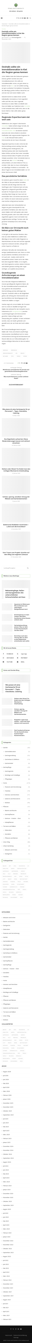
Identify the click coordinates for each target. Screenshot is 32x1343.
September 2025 (8, 1115)
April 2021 (6, 1311)
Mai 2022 (6, 1268)
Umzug (4, 892)
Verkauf (14, 160)
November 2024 (8, 1150)
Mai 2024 (6, 1174)
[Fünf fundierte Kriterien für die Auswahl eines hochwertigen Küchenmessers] (7, 733)
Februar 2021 (7, 1319)
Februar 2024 (7, 1185)
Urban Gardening (16, 846)
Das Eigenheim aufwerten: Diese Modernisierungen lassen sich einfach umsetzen (16, 441)
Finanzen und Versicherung (17, 787)
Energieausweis (17, 311)
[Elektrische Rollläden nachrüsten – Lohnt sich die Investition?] (16, 513)
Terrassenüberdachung (9, 889)
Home (16, 783)
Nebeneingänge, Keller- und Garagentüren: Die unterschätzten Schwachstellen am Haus (15, 594)
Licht (4, 879)
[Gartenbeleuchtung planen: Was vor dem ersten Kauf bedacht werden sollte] (7, 628)
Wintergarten (6, 894)
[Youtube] (25, 18)
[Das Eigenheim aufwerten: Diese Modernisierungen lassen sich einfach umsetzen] (16, 427)
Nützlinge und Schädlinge (17, 775)
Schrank (5, 887)
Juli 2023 (5, 1213)
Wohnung (5, 897)
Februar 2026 (7, 1095)
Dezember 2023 (8, 1193)
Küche (26, 876)
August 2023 (7, 1209)
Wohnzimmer (14, 897)
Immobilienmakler (8, 353)
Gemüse (23, 871)
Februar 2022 (7, 1280)
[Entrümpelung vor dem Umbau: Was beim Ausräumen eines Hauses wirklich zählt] (7, 617)
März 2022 (6, 1276)
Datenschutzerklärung (20, 1335)
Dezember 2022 (8, 1241)
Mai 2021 (6, 1307)
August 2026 (7, 1071)
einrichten (5, 868)
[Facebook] (10, 1329)
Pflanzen (16, 806)
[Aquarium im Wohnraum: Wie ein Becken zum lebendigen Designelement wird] (7, 606)
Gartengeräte (17, 771)
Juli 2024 (5, 1166)
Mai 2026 (6, 1083)
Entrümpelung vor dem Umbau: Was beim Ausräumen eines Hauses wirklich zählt (22, 617)
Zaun (21, 897)
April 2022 (6, 1272)
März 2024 (6, 1182)
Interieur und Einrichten (17, 795)
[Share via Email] (26, 363)
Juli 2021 (5, 1303)
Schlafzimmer (20, 884)
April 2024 (6, 1178)
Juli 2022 (5, 1260)
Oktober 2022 (7, 1248)
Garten (12, 868)
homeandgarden (16, 37)
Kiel (17, 353)
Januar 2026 (6, 1099)
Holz (9, 873)
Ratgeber (5, 356)
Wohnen (17, 802)
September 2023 (8, 1205)
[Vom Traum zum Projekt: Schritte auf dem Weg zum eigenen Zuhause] (16, 541)
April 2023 (6, 1225)
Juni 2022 (6, 1264)
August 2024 (7, 1162)
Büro (12, 86)
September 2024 (8, 1158)
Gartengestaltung (17, 755)
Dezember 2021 (8, 1284)
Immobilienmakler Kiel (8, 130)
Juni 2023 (6, 1217)
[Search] (30, 18)
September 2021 (8, 1296)
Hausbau (17, 791)
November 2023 (8, 1197)
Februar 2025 (7, 1138)
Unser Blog (16, 842)
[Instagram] (20, 18)
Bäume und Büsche (17, 810)
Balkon (4, 866)
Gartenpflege (16, 767)
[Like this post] (19, 363)
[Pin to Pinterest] (24, 363)
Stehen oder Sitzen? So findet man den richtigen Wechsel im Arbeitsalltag (22, 701)
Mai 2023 (6, 1221)
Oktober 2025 (7, 1111)
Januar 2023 (6, 1237)
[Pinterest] (22, 18)
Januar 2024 (6, 1189)
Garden (16, 747)
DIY (28, 866)
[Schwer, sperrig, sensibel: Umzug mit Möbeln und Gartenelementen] (16, 485)
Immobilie (27, 106)
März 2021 (6, 1315)
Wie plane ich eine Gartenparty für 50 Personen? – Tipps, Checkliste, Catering (16, 411)
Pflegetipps (17, 779)
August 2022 (7, 1256)
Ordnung (5, 881)
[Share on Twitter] (23, 363)
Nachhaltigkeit (23, 879)
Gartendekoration (17, 751)
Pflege (19, 881)
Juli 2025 (5, 1119)
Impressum (8, 1335)
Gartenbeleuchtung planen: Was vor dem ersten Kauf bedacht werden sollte (21, 628)
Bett (10, 866)
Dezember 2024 (8, 1146)
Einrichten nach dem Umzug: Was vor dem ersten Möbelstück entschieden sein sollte (21, 638)
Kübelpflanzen (17, 822)
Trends (18, 356)
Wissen (25, 356)
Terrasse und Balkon (16, 826)
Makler (25, 180)
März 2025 (6, 1134)
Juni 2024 (6, 1170)
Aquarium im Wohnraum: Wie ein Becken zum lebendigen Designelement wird (22, 607)
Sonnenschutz (13, 887)
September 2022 (8, 1252)
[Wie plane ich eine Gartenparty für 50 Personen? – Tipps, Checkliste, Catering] (16, 397)
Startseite (4, 24)
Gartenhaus (6, 871)
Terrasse (22, 887)
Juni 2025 (6, 1123)
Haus (3, 138)
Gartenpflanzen (17, 814)
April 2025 (6, 1130)
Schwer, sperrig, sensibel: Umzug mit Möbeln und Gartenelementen (20, 711)
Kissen (20, 876)
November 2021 (8, 1288)
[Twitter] (18, 18)
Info (15, 876)
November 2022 (8, 1244)
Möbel (15, 879)
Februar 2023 (7, 1233)
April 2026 (6, 1087)
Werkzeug (18, 892)
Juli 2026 (5, 1075)
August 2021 (7, 1300)
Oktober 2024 (7, 1154)
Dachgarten (17, 854)
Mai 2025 (6, 1126)
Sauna (12, 884)
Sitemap (16, 1337)
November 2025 (8, 1107)
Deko (15, 866)
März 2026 (6, 1091)
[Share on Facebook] (21, 363)
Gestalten (17, 834)
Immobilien (5, 126)
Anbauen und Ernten (17, 850)
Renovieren (6, 884)
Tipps (12, 356)
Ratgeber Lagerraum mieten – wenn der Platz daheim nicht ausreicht (22, 721)
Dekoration (17, 830)
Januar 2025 (6, 1142)
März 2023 (6, 1229)
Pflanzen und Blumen (17, 838)
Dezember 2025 (8, 1103)
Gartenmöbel (17, 763)
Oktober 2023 (7, 1201)
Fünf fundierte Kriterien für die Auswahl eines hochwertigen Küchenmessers (22, 733)
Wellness (11, 892)
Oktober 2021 (7, 1292)
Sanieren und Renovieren (17, 799)
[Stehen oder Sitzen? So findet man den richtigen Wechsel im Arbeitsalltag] (16, 457)
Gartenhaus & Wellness (17, 759)
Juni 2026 (6, 1079)
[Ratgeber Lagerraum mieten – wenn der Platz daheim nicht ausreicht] (7, 722)
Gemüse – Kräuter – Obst (17, 818)
